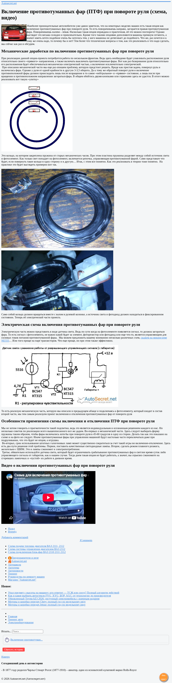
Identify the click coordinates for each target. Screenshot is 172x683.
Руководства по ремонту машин (26, 576)
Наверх (5, 656)
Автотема (13, 567)
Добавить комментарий (14, 537)
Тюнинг (12, 573)
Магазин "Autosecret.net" (22, 579)
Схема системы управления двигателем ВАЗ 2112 (36, 549)
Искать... (6, 631)
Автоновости (15, 570)
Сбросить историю (13, 649)
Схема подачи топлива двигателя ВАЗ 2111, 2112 (36, 546)
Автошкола (14, 564)
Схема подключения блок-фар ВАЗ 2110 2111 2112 (37, 552)
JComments (86, 540)
